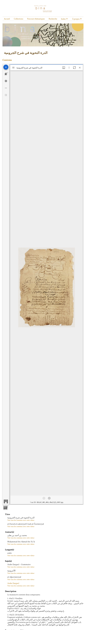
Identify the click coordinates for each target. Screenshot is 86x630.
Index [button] (63, 19)
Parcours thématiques (36, 18)
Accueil (7, 18)
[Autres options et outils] (69, 67)
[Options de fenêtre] (63, 67)
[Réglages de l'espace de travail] (6, 81)
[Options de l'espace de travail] (6, 88)
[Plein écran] (6, 95)
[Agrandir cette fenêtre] (74, 67)
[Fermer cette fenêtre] (79, 67)
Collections (18, 18)
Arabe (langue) (13, 583)
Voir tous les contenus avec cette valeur (20, 520)
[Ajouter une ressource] (5, 67)
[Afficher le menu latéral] (13, 67)
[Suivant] (49, 498)
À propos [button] (76, 19)
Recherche (53, 18)
